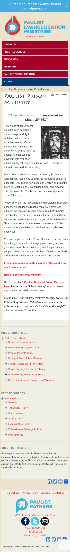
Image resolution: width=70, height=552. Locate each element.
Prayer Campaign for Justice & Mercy (26, 369)
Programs (11, 59)
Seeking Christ (15, 418)
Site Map (45, 493)
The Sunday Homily (18, 408)
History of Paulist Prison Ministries (25, 358)
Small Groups (15, 413)
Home (4, 89)
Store (8, 81)
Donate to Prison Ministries (21, 342)
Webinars (10, 66)
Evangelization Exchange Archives (25, 429)
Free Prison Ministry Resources (23, 347)
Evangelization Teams (19, 424)
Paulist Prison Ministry (19, 74)
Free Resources (14, 52)
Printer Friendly (61, 95)
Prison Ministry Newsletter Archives (25, 374)
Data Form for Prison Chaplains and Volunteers (31, 380)
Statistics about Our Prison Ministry (25, 364)
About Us (10, 44)
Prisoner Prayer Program (20, 353)
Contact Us (58, 493)
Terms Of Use (12, 493)
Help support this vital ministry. (22, 274)
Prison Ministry (15, 435)
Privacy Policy (30, 493)
